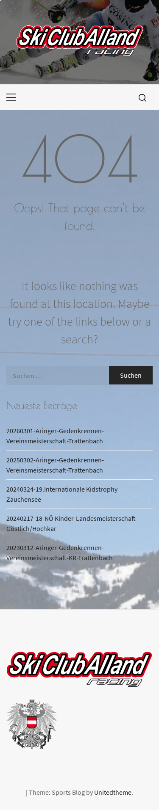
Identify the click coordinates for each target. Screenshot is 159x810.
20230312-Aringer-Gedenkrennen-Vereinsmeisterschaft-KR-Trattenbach (59, 552)
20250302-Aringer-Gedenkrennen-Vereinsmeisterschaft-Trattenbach (55, 465)
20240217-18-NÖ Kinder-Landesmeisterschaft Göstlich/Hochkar (71, 523)
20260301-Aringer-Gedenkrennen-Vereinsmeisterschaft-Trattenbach (55, 435)
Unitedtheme (112, 792)
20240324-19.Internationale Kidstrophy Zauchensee (61, 494)
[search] (142, 97)
